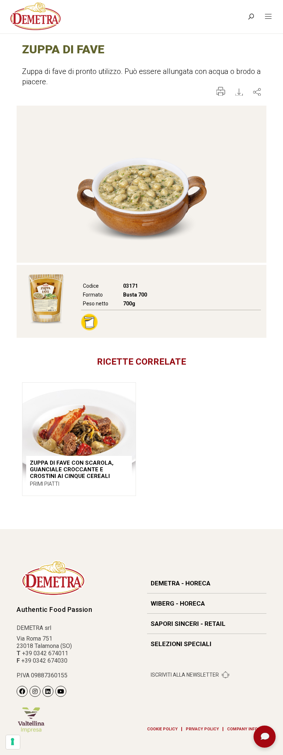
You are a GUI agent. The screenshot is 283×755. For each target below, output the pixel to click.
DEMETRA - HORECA (180, 583)
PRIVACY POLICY (202, 729)
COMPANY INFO (242, 729)
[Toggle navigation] (268, 16)
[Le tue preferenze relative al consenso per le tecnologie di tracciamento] (13, 742)
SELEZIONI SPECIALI (181, 644)
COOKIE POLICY (162, 729)
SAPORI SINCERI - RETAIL (188, 623)
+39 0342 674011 (45, 653)
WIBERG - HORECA (178, 603)
